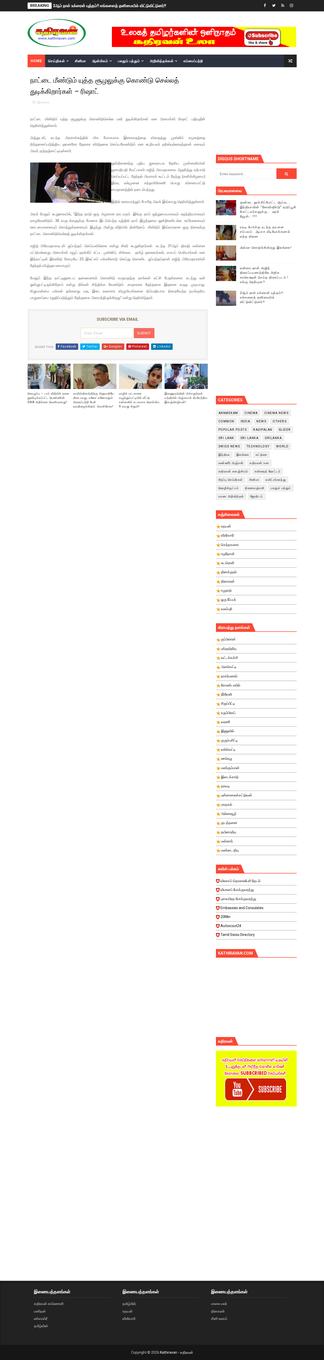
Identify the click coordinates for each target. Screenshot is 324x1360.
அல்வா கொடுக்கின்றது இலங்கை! (266, 247)
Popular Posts (232, 429)
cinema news (276, 413)
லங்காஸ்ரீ (40, 1319)
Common (226, 421)
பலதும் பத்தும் (129, 61)
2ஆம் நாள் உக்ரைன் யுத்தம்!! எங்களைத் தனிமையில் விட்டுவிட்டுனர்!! (109, 5)
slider (285, 429)
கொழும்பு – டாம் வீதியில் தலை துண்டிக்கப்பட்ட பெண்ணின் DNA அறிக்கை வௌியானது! (48, 398)
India (245, 421)
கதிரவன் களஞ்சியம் (233, 471)
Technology (258, 446)
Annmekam (228, 413)
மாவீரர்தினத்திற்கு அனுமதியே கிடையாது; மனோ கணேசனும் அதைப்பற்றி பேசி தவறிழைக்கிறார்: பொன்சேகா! (93, 400)
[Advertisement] (270, 110)
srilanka (273, 438)
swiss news (229, 446)
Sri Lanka (249, 438)
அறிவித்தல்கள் (162, 61)
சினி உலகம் (219, 1319)
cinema (251, 413)
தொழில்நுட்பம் (228, 488)
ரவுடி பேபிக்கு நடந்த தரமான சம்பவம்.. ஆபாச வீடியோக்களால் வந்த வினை (265, 231)
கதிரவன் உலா (259, 463)
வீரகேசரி (129, 1319)
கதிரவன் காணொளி (49, 1304)
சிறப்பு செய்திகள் (230, 479)
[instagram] (291, 5)
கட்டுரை (261, 454)
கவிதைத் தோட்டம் (268, 471)
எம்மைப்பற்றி (193, 61)
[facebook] (265, 5)
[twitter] (274, 5)
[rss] (283, 5)
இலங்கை (43, 102)
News (261, 421)
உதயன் (128, 1311)
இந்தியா (224, 454)
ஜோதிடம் (256, 496)
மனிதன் (40, 1311)
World (282, 446)
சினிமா (80, 61)
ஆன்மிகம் (100, 61)
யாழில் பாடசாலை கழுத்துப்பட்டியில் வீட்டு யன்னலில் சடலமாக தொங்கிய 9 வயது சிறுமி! (139, 400)
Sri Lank (226, 438)
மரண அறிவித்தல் (231, 496)
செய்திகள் (56, 61)
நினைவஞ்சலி (254, 488)
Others (280, 421)
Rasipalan (262, 429)
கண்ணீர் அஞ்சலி (231, 463)
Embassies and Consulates (242, 908)
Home (36, 61)
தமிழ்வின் (41, 1326)
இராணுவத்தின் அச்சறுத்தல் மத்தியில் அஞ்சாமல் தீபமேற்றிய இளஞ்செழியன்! (186, 398)
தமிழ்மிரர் (129, 1304)
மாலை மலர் (219, 1304)
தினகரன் (218, 1311)
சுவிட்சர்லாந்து (276, 479)
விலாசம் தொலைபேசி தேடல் (240, 881)
